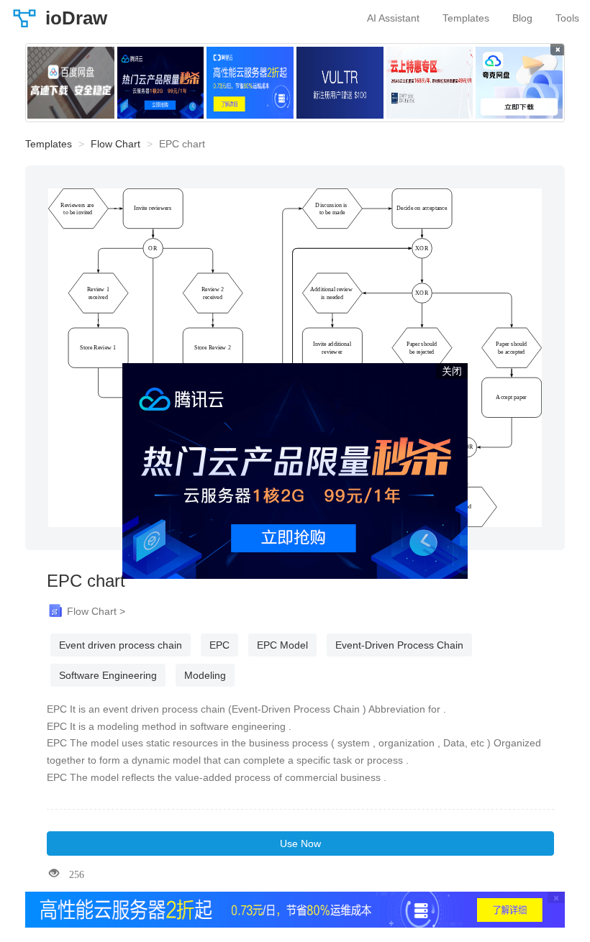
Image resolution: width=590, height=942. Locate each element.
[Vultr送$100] (340, 82)
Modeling (205, 675)
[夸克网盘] (519, 82)
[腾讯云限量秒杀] (161, 82)
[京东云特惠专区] (430, 82)
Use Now (300, 843)
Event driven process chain (120, 645)
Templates (465, 18)
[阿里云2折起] (250, 82)
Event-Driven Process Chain (399, 645)
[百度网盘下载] (71, 82)
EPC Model (282, 645)
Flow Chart (115, 144)
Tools (567, 18)
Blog (522, 18)
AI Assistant (393, 18)
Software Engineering (108, 675)
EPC (219, 645)
